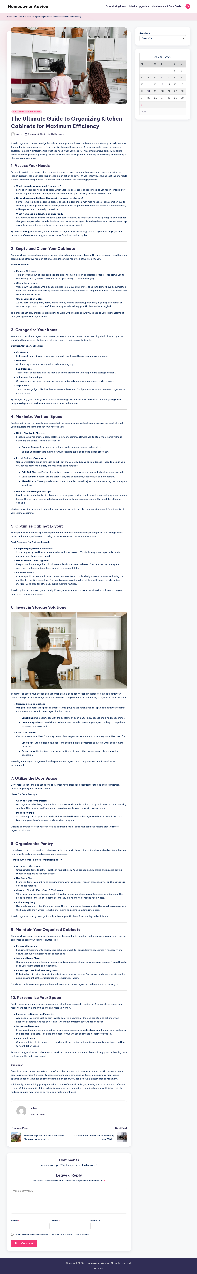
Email (56, 1220)
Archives (144, 33)
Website (95, 1220)
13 (162, 84)
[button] (37, 1114)
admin (34, 1108)
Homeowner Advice (28, 6)
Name (15, 1220)
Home (9, 16)
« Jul (144, 112)
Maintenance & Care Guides (26, 112)
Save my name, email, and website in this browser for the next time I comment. (53, 1234)
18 (148, 91)
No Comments (57, 134)
